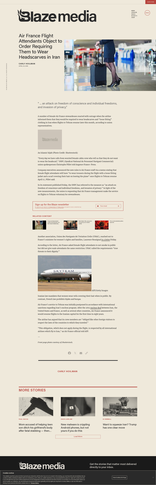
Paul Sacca (23, 419)
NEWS (133, 10)
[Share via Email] (80, 353)
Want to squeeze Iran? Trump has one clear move (119, 426)
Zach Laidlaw (66, 419)
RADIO (133, 14)
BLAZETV (134, 15)
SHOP (133, 17)
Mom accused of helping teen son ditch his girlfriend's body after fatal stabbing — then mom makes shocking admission (36, 428)
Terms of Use (61, 207)
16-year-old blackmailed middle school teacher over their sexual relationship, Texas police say (54, 222)
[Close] (153, 477)
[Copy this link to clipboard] (86, 353)
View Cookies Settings (119, 477)
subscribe (150, 2)
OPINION (134, 12)
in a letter (105, 240)
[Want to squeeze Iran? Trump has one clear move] (120, 406)
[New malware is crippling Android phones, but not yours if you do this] (78, 406)
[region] (78, 477)
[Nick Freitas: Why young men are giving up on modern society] (70, 225)
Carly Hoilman (27, 64)
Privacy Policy (52, 207)
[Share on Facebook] (69, 353)
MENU (147, 12)
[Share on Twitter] (75, 353)
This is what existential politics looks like (116, 222)
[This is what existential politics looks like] (102, 225)
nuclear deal (95, 308)
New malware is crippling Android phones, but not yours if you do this (75, 427)
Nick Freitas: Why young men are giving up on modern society (85, 222)
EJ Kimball (107, 419)
